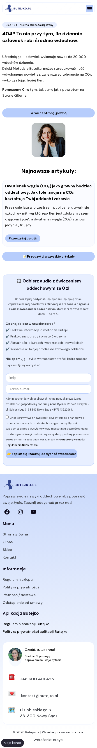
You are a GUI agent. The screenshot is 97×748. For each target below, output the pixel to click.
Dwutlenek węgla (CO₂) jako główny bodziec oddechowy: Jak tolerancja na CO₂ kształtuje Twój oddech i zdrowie (48, 192)
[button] (89, 8)
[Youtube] (33, 512)
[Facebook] (7, 512)
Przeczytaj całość (23, 238)
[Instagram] (20, 512)
